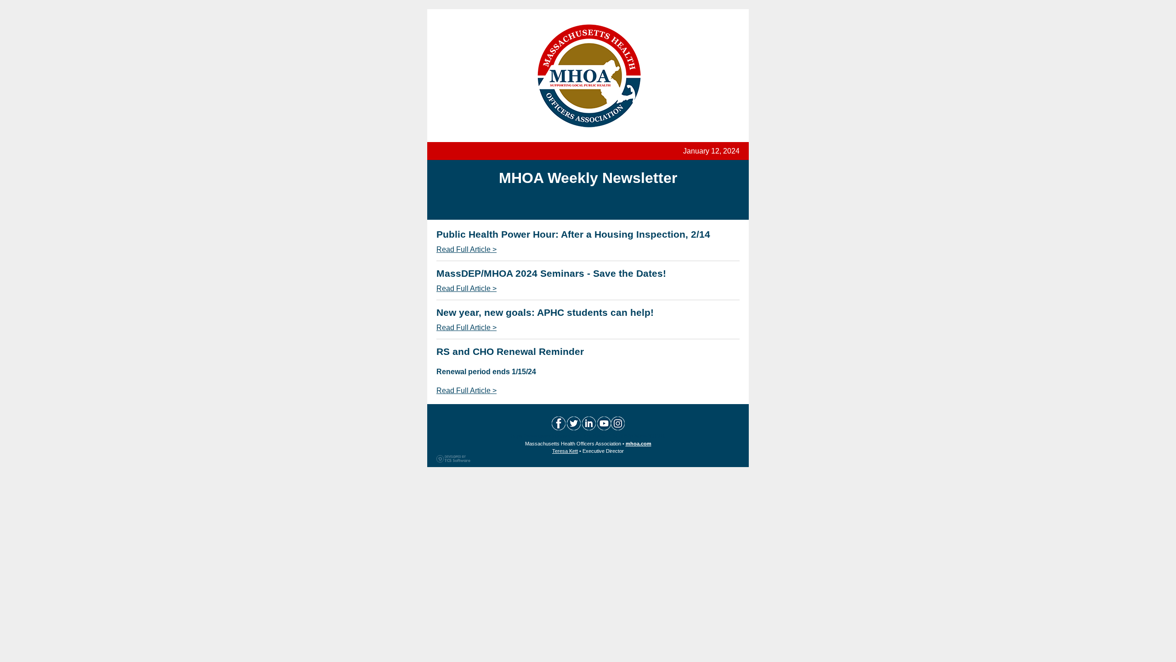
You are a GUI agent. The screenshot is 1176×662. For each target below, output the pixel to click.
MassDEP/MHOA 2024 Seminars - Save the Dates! (551, 273)
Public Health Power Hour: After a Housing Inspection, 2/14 (573, 234)
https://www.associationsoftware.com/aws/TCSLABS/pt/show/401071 (588, 436)
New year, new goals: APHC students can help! (545, 312)
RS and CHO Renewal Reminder (510, 351)
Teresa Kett (565, 451)
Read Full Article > (466, 249)
